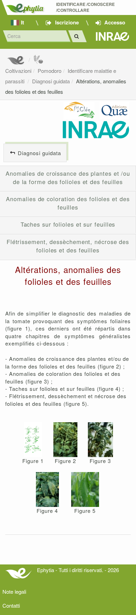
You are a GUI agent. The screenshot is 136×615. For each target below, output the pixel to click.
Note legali (14, 591)
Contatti (11, 605)
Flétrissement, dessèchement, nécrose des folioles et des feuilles (68, 245)
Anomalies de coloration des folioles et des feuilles (67, 203)
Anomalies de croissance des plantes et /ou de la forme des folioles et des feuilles (68, 177)
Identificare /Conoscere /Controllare (86, 7)
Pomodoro (49, 70)
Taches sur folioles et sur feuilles (68, 224)
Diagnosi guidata (51, 81)
